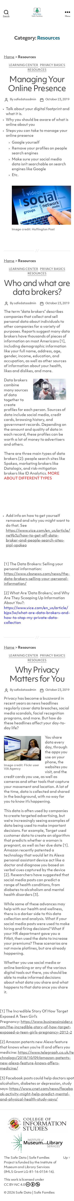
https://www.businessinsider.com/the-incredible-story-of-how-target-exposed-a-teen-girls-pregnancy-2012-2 (36, 1027)
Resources (37, 70)
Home (9, 57)
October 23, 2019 (57, 99)
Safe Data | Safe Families (35, 1192)
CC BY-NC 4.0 (14, 1185)
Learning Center (23, 65)
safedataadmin (25, 99)
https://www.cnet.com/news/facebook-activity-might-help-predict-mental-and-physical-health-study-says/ (36, 1094)
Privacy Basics (52, 65)
